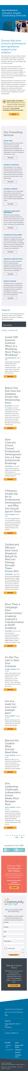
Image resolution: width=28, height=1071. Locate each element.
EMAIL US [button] (14, 114)
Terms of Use (20, 1066)
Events (17, 1042)
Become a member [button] (14, 985)
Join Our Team (9, 1049)
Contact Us (9, 1027)
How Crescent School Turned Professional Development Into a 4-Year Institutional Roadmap (13, 451)
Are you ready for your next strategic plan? (10, 707)
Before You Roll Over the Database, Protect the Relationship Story (13, 395)
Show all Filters (7, 325)
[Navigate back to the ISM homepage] (8, 3)
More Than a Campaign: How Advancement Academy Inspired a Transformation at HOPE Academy (14, 616)
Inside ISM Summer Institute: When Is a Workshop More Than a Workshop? (12, 346)
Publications (18, 1049)
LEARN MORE (14, 887)
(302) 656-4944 (10, 1024)
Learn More (10, 157)
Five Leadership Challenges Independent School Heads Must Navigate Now (13, 794)
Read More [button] (10, 376)
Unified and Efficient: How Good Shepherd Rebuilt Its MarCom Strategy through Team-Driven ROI (12, 558)
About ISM (7, 1042)
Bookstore (17, 1052)
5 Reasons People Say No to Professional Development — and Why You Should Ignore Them (13, 501)
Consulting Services (10, 10)
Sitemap (8, 1068)
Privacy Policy (4, 1066)
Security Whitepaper (12, 1066)
